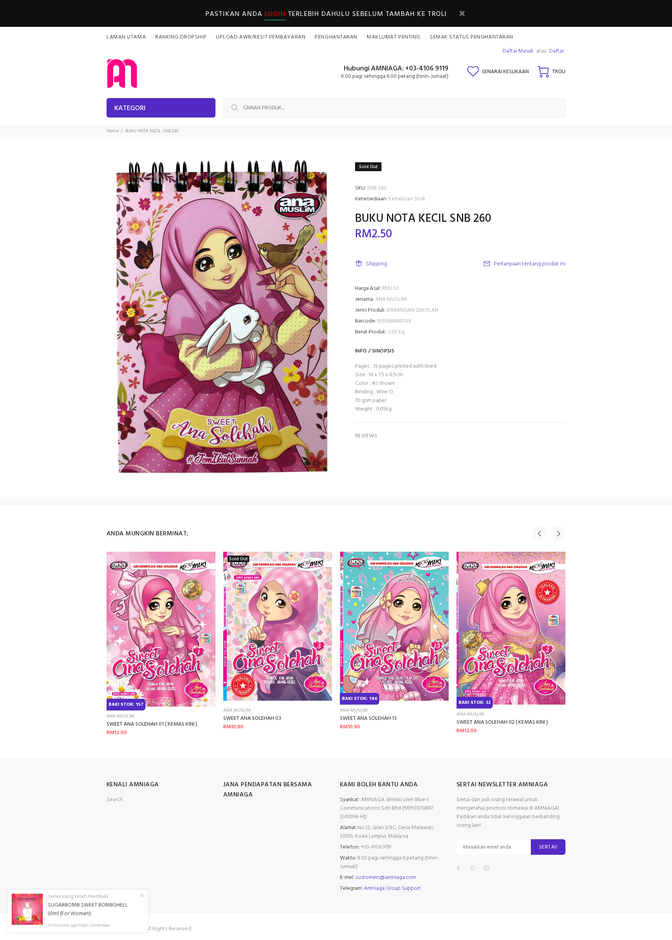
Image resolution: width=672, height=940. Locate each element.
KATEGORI (129, 108)
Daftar (556, 51)
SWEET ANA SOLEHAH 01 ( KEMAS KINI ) (152, 724)
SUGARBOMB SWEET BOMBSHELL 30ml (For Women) (88, 909)
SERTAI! (548, 847)
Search (115, 799)
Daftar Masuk (518, 51)
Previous (539, 533)
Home (113, 131)
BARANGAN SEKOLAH (412, 310)
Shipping (376, 264)
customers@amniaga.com (385, 877)
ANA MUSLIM (391, 299)
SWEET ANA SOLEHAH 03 (252, 718)
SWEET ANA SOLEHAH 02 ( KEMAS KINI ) (502, 722)
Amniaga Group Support (392, 888)
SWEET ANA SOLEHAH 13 (368, 718)
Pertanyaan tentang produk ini (529, 264)
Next (558, 533)
